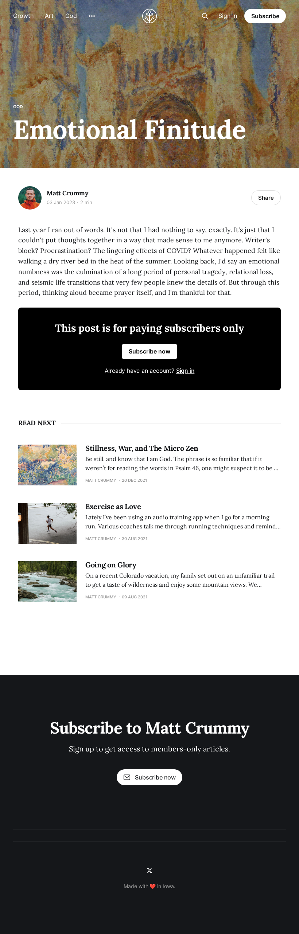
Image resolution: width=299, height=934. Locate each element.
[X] (149, 871)
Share (266, 197)
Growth (23, 15)
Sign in (227, 15)
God (71, 15)
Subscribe (265, 16)
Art (49, 15)
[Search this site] (204, 16)
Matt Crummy (67, 193)
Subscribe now (149, 351)
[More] (91, 16)
